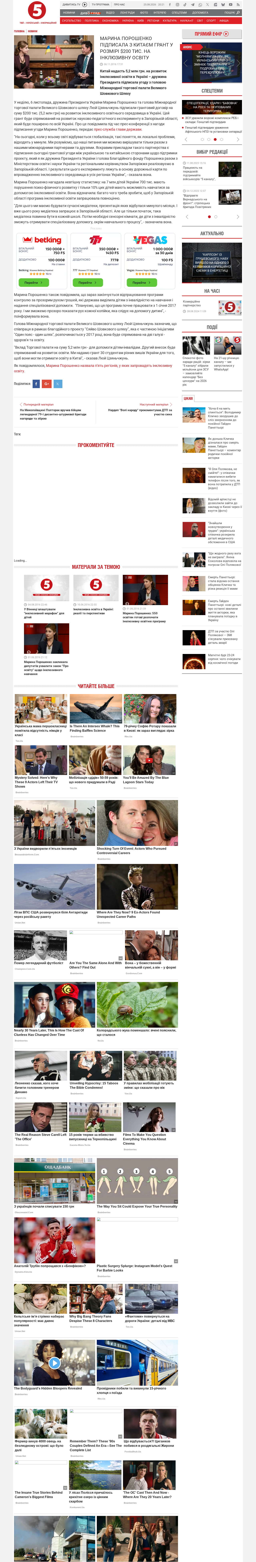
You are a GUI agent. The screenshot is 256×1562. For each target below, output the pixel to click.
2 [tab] (227, 82)
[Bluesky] (223, 4)
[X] (208, 4)
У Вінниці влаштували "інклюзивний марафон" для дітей (44, 613)
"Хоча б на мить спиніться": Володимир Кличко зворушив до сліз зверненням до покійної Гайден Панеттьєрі (224, 418)
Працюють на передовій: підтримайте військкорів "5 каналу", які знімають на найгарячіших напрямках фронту (199, 179)
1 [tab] (197, 82)
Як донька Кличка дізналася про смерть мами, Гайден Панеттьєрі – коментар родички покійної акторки (224, 448)
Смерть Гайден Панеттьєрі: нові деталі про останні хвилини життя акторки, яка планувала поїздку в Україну (224, 610)
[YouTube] (230, 4)
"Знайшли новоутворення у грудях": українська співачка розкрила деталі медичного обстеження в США (221, 532)
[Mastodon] (215, 4)
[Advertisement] (96, 259)
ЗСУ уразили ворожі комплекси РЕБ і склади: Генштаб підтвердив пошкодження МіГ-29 (211, 122)
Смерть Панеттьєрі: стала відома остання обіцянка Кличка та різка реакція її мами (223, 582)
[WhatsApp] (200, 4)
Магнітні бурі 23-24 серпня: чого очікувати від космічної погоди (224, 659)
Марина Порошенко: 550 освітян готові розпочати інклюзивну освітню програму (144, 617)
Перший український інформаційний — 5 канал (37, 13)
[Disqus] (96, 507)
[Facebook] (170, 4)
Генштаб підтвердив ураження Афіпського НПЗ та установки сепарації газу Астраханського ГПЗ (213, 131)
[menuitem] (69, 12)
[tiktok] (185, 4)
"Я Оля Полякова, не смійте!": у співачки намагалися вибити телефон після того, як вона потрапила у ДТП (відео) (224, 478)
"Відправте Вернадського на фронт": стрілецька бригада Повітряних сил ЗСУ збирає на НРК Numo (197, 205)
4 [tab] (221, 139)
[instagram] (177, 4)
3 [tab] (215, 139)
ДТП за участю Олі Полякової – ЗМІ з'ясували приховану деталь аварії (223, 637)
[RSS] (238, 4)
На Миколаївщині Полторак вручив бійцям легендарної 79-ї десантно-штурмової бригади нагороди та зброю (53, 414)
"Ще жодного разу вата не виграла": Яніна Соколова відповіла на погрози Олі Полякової (224, 559)
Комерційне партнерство (192, 303)
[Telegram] (192, 4)
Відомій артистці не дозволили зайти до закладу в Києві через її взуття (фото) (225, 505)
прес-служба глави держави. (118, 129)
